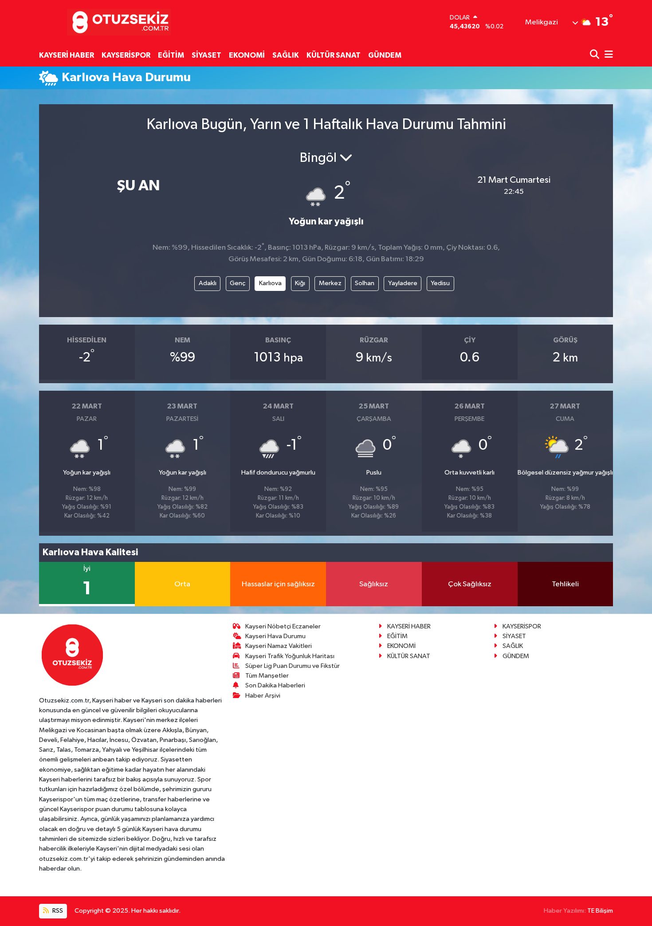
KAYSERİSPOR (126, 55)
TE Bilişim (600, 910)
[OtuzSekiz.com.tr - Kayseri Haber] (117, 22)
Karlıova (270, 283)
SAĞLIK (285, 55)
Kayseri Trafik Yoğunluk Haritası (289, 656)
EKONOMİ (247, 55)
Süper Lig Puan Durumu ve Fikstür (292, 666)
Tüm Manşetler (267, 675)
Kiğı (300, 283)
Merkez (330, 283)
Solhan (364, 283)
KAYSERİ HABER (66, 55)
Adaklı (207, 283)
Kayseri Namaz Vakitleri (278, 646)
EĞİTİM (171, 55)
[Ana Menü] (607, 55)
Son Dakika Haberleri (275, 685)
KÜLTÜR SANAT (333, 55)
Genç (237, 283)
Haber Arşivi (262, 695)
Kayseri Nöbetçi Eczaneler (283, 626)
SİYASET (206, 55)
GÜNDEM (384, 55)
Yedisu (440, 283)
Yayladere (402, 283)
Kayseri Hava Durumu (275, 636)
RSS (57, 910)
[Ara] (595, 55)
